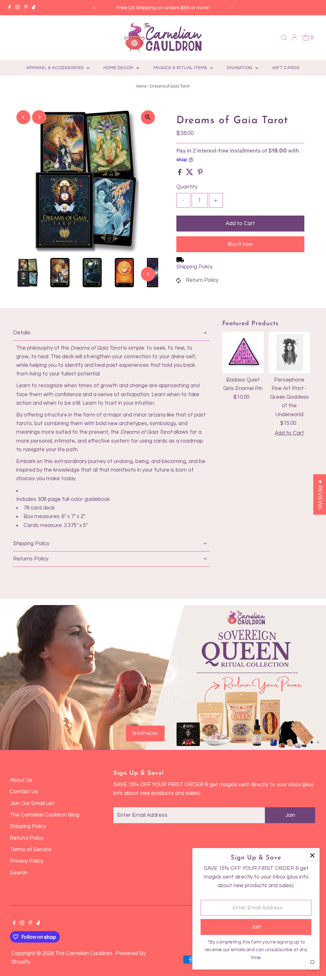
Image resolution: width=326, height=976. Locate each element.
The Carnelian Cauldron (83, 953)
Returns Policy (30, 559)
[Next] (231, 8)
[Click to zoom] (148, 117)
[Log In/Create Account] (294, 37)
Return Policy (202, 280)
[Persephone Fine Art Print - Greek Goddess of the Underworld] (289, 352)
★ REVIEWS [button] (320, 494)
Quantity (186, 187)
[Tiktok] (33, 7)
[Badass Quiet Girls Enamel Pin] (243, 352)
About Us (21, 780)
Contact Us (24, 791)
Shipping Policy (194, 267)
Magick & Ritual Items (181, 68)
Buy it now (240, 244)
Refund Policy (27, 838)
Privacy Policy (26, 861)
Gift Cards (286, 68)
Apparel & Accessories (55, 68)
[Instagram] (17, 7)
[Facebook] (9, 7)
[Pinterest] (26, 7)
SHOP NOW (74, 715)
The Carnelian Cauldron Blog (44, 815)
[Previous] (94, 8)
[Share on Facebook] (180, 173)
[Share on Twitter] (190, 173)
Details (22, 333)
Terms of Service (31, 849)
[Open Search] (284, 37)
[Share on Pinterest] (200, 173)
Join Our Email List (32, 803)
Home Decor (119, 68)
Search (18, 873)
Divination (240, 68)
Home (141, 86)
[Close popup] (312, 855)
